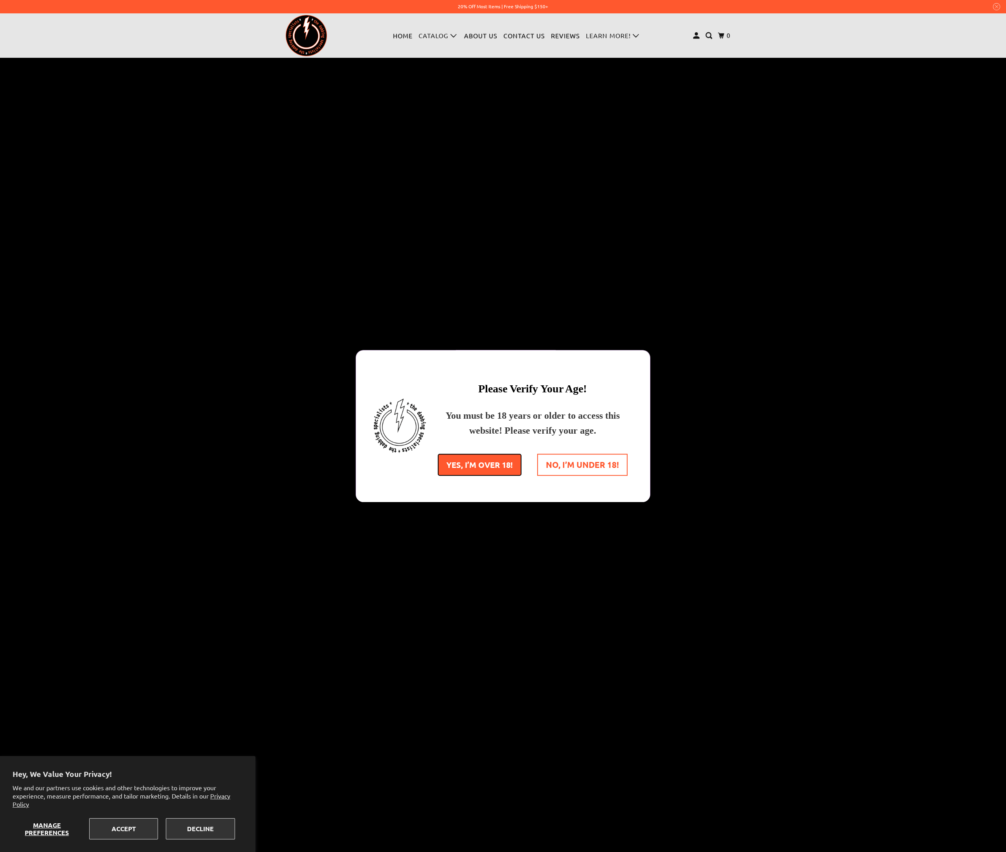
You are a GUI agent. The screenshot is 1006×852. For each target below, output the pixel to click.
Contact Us (524, 35)
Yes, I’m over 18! (479, 464)
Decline (200, 828)
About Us (480, 35)
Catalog (434, 35)
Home (403, 35)
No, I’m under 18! (582, 464)
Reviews (565, 35)
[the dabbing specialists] (306, 35)
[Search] (709, 35)
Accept (124, 828)
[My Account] (697, 35)
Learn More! (609, 35)
